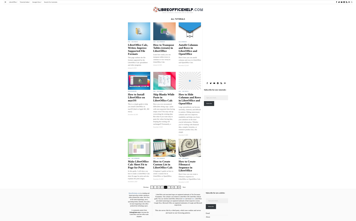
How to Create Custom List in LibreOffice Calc (163, 164)
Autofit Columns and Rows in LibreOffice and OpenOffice (188, 49)
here (183, 199)
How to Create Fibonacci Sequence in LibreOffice (187, 166)
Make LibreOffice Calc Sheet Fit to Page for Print (138, 164)
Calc (129, 41)
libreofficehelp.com (134, 193)
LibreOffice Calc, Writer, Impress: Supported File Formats (138, 49)
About (208, 217)
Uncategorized (132, 91)
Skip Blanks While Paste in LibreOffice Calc (163, 97)
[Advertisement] (216, 50)
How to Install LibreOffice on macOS (136, 97)
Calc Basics (134, 41)
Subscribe (209, 103)
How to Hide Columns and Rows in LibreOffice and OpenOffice (190, 99)
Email (208, 213)
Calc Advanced (161, 41)
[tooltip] (337, 2)
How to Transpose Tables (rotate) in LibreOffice (163, 47)
